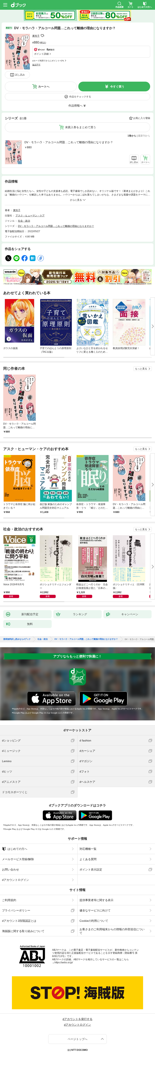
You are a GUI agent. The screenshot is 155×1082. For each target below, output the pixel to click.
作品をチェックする (80, 96)
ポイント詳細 (41, 53)
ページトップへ (77, 1039)
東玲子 (36, 35)
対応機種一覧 (88, 848)
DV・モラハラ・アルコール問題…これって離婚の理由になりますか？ (68, 142)
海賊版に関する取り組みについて (23, 931)
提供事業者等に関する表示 (96, 900)
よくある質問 (88, 859)
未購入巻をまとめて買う (80, 127)
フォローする (42, 36)
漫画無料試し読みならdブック (17, 639)
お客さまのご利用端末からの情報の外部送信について (112, 931)
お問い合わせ (10, 869)
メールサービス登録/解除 (18, 859)
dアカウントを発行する (77, 1019)
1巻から (132, 136)
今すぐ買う (117, 86)
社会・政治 (24, 220)
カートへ (43, 86)
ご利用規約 (9, 900)
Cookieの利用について (94, 920)
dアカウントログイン (15, 879)
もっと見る (141, 368)
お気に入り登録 (141, 118)
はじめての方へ (17, 848)
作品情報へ (75, 105)
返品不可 (36, 65)
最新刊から (144, 136)
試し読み (20, 74)
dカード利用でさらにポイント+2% (48, 61)
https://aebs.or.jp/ (63, 962)
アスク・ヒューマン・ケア (30, 215)
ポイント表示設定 (91, 869)
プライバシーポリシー (16, 910)
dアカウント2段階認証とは (19, 920)
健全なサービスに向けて (95, 910)
